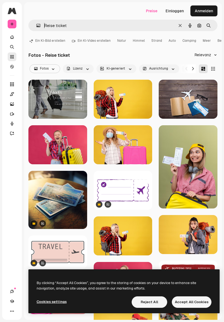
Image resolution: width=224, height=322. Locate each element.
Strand (156, 40)
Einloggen (175, 10)
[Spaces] (12, 94)
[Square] (213, 68)
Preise (151, 10)
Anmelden (204, 10)
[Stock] (12, 56)
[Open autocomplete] (36, 25)
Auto (172, 40)
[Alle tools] (12, 84)
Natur (121, 40)
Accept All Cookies (191, 302)
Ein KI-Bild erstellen (50, 40)
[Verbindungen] (12, 291)
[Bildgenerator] (12, 104)
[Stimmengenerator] (12, 123)
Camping (189, 40)
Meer (207, 40)
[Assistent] (12, 133)
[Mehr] (12, 311)
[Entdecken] (12, 66)
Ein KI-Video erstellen (94, 40)
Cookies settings (52, 301)
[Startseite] (12, 37)
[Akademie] (12, 301)
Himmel (139, 40)
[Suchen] (12, 47)
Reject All (149, 302)
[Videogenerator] (12, 113)
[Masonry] (203, 68)
